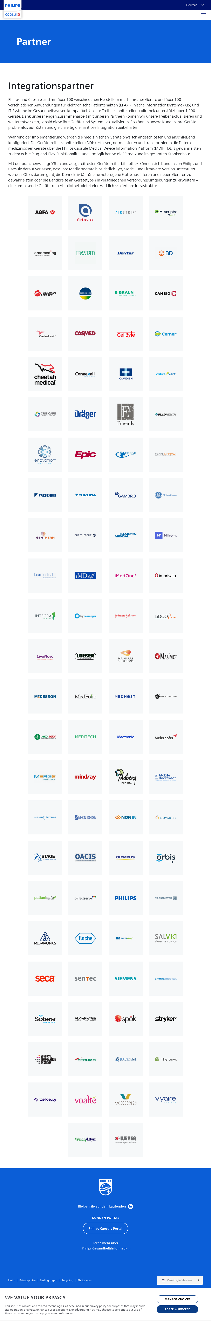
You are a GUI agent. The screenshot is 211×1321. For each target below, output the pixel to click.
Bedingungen (48, 1280)
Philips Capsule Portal (105, 1228)
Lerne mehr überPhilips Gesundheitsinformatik (105, 1245)
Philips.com (84, 1280)
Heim (11, 1280)
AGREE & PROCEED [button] (177, 1309)
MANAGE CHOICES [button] (177, 1299)
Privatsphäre (27, 1280)
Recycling (67, 1280)
